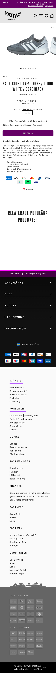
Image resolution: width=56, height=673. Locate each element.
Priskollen (15, 398)
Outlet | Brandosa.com (21, 419)
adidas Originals (28, 78)
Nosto (13, 521)
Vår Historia (15, 450)
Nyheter (14, 471)
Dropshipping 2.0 (18, 391)
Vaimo (13, 517)
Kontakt (13, 429)
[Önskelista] (46, 16)
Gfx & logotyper (18, 454)
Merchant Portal (18, 570)
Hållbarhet (15, 475)
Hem (5, 76)
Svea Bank (15, 514)
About (13, 563)
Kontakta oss (16, 468)
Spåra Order (16, 426)
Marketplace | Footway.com (24, 415)
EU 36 (27, 113)
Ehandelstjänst (17, 387)
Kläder (10, 305)
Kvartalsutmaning (18, 447)
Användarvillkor (18, 422)
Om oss (13, 443)
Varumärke (13, 282)
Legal (12, 566)
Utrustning (14, 317)
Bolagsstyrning (17, 478)
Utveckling (15, 401)
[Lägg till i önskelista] (52, 27)
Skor (8, 294)
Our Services (16, 559)
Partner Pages (17, 573)
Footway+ (37, 125)
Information (15, 328)
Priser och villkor (18, 394)
